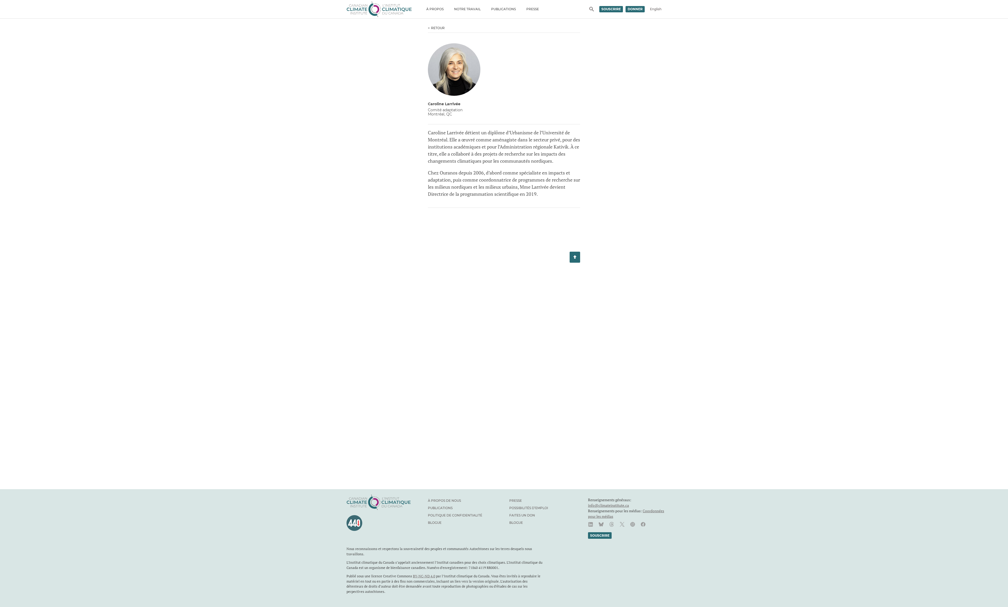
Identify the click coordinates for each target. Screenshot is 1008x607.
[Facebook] (643, 524)
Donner (635, 9)
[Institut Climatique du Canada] (379, 9)
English (656, 9)
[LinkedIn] (590, 524)
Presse (532, 9)
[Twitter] (622, 524)
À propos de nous (444, 501)
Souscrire (611, 9)
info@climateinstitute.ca (608, 505)
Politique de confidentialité (455, 515)
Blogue (435, 523)
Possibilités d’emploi (528, 508)
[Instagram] (632, 524)
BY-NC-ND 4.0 (424, 576)
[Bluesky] (601, 524)
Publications (503, 9)
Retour (438, 28)
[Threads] (611, 524)
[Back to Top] (575, 257)
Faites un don (522, 515)
